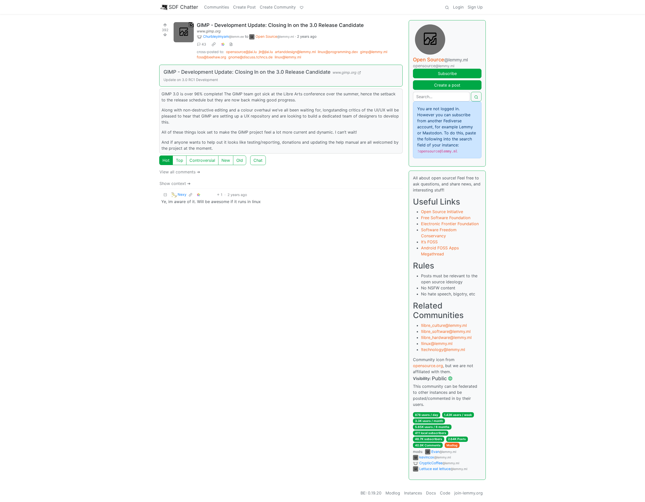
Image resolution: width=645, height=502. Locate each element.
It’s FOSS (429, 241)
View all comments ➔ (179, 171)
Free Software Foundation (445, 217)
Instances (413, 492)
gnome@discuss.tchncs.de (250, 57)
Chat (258, 160)
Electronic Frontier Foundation (450, 223)
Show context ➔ (174, 183)
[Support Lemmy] (301, 7)
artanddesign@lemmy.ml (295, 52)
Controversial (202, 160)
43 (204, 44)
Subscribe (447, 73)
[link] (213, 44)
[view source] (231, 44)
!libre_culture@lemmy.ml (444, 325)
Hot (166, 160)
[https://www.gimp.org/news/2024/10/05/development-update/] (184, 32)
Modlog (452, 445)
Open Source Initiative (442, 211)
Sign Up (475, 7)
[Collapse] (165, 195)
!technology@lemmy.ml (443, 349)
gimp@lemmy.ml (373, 52)
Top (179, 160)
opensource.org (428, 365)
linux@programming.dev (338, 52)
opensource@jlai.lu (241, 52)
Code (445, 492)
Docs (431, 492)
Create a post (447, 85)
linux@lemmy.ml (288, 57)
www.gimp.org (209, 31)
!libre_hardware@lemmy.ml (446, 337)
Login (458, 7)
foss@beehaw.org (211, 57)
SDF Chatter (183, 7)
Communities (216, 7)
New (225, 160)
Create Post (244, 7)
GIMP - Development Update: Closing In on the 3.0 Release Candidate (280, 25)
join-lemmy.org (468, 492)
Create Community (278, 7)
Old (239, 160)
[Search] (447, 7)
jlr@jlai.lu (266, 52)
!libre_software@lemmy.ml (446, 331)
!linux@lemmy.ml (437, 343)
